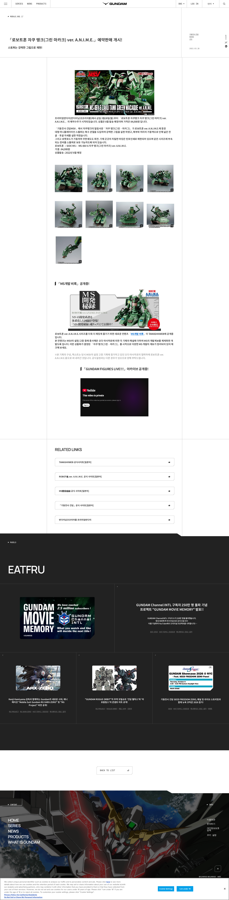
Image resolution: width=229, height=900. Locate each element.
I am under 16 (185, 889)
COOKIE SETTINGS (214, 835)
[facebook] (225, 46)
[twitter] (225, 42)
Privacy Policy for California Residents (20, 895)
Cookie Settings (166, 889)
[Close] (225, 889)
